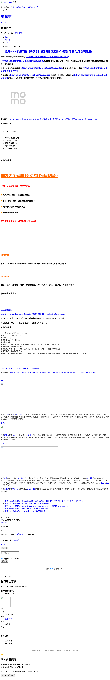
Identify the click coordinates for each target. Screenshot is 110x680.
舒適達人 (15, 489)
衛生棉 (6, 489)
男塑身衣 (29, 435)
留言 (23, 534)
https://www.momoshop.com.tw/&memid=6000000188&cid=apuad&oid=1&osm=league (33, 314)
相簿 (7, 37)
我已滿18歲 (5, 676)
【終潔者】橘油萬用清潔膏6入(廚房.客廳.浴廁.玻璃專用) (47, 57)
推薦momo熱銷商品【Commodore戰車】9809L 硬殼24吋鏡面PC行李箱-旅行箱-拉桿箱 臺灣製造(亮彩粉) (43, 501)
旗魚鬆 (89, 478)
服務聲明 (75, 650)
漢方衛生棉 (31, 489)
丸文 (6, 444)
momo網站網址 (6, 310)
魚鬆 (2, 444)
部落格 (7, 40)
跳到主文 (4, 22)
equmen (15, 435)
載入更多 (4, 548)
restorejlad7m (5, 522)
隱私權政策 (67, 650)
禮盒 (102, 483)
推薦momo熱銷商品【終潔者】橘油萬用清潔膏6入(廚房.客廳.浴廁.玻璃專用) (48, 51)
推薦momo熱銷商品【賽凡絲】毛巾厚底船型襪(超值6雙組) (27, 503)
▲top (3, 544)
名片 (7, 42)
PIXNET (39, 650)
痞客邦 (18, 534)
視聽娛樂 (18, 33)
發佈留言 (4, 561)
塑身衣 (3, 423)
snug (2, 380)
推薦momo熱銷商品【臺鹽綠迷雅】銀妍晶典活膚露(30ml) (26, 509)
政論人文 (17, 540)
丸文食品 (20, 478)
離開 (12, 676)
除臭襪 (6, 414)
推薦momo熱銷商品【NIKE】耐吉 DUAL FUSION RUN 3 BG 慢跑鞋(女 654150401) (36, 506)
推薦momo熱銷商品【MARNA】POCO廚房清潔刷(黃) (25, 511)
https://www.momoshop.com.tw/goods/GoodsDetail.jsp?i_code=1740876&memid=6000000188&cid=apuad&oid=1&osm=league (53, 119)
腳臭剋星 (19, 414)
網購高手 (8, 17)
